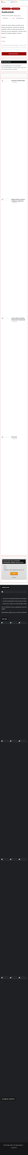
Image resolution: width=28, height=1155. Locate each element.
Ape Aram (14, 437)
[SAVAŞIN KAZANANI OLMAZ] (23, 681)
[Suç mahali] (5, 1036)
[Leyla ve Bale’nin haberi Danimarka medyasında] (6, 376)
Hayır (5, 568)
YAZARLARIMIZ (15, 8)
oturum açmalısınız (16, 65)
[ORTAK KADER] (5, 917)
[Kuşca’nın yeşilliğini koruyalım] (5, 1106)
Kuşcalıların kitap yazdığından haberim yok (14, 569)
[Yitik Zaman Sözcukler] (14, 917)
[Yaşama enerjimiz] (5, 799)
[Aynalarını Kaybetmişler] (6, 138)
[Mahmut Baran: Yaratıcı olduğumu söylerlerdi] (6, 257)
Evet (5, 566)
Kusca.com (14, 1147)
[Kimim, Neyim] (23, 917)
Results (14, 577)
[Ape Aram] (6, 495)
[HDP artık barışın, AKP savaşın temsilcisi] (23, 1036)
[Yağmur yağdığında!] (15, 1125)
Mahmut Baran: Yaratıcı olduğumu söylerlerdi (18, 200)
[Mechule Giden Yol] (23, 799)
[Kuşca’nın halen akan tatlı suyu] (5, 1116)
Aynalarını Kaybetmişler (18, 80)
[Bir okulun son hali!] (5, 1125)
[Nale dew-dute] (15, 1116)
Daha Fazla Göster (14, 53)
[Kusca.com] (14, 2)
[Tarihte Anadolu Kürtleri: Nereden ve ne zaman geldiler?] (14, 681)
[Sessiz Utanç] (5, 681)
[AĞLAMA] (14, 1036)
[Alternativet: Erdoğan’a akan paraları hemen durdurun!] (14, 799)
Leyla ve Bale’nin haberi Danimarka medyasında (18, 319)
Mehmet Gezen (6, 8)
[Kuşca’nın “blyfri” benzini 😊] (15, 1106)
